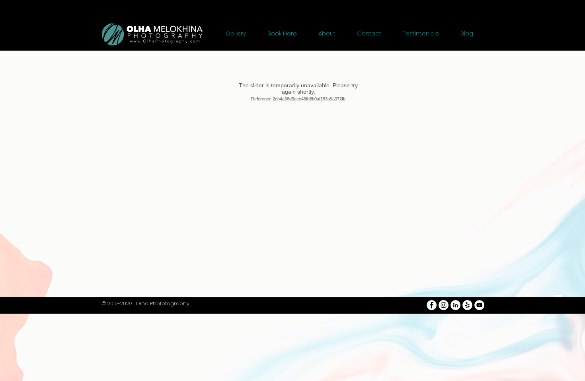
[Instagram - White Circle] (443, 305)
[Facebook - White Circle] (432, 305)
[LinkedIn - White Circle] (455, 305)
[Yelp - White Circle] (467, 305)
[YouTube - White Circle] (479, 305)
